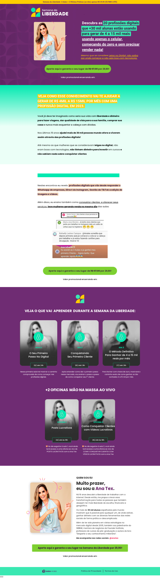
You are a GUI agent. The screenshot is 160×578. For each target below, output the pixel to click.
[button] (38, 365)
